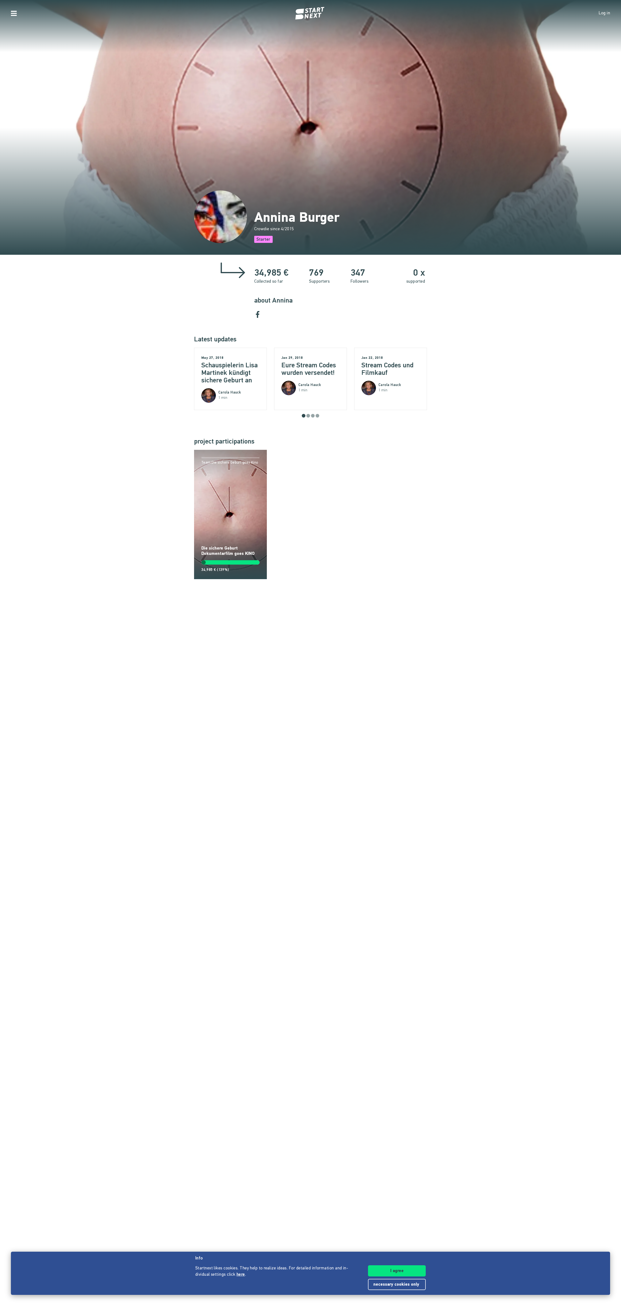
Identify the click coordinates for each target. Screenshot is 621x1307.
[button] (303, 416)
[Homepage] (310, 13)
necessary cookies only (396, 1284)
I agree (397, 1271)
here (241, 1275)
